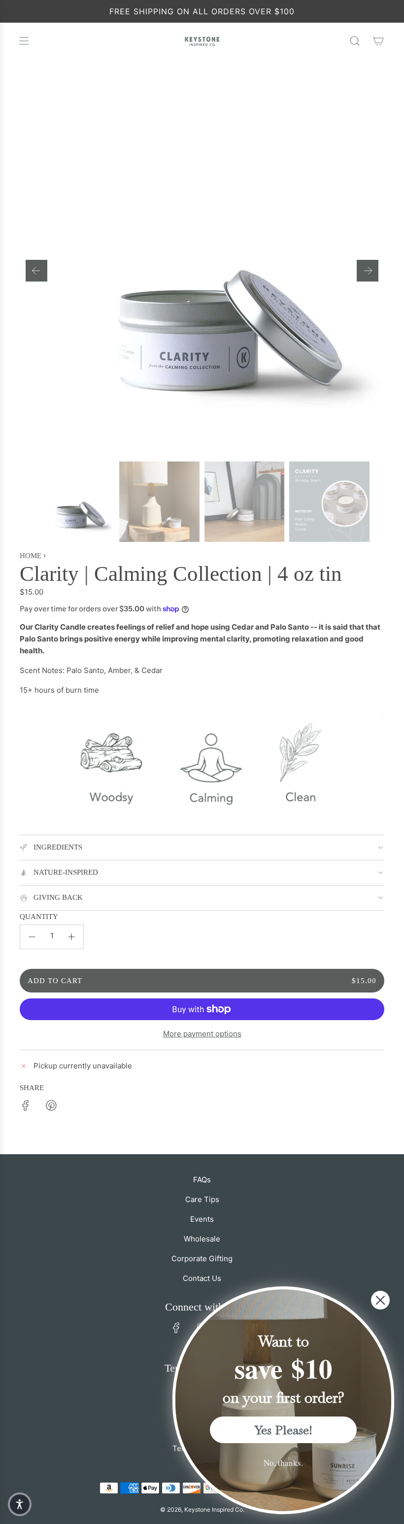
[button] (36, 271)
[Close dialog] (380, 1300)
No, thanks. (283, 1462)
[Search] (355, 41)
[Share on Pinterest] (51, 1107)
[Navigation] (23, 41)
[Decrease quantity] (32, 937)
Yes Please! (283, 1430)
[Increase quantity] (71, 937)
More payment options (202, 1033)
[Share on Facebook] (25, 1107)
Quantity (39, 917)
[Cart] (378, 41)
